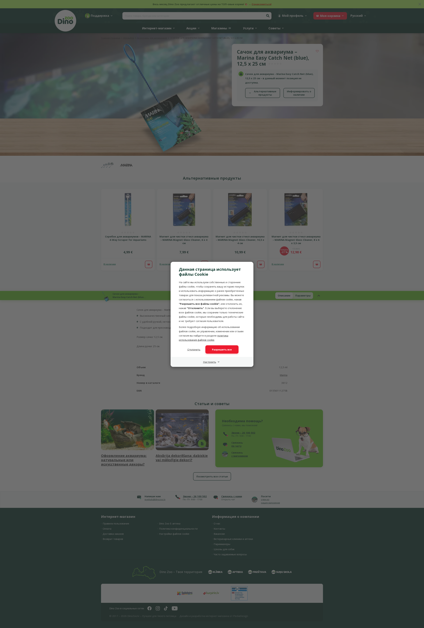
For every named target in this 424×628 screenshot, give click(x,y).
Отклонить (193, 349)
